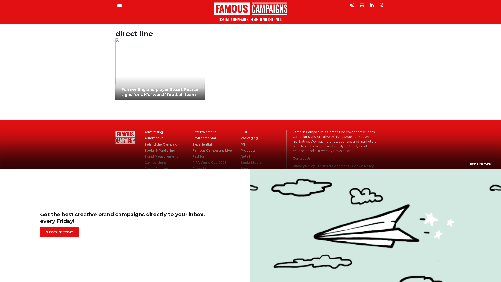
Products (248, 150)
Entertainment (204, 132)
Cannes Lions (155, 162)
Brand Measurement (161, 156)
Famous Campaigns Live (212, 150)
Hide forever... (481, 164)
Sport (245, 169)
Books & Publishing (159, 150)
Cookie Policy (363, 166)
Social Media (251, 162)
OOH (245, 132)
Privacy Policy (304, 166)
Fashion (199, 156)
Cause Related (156, 169)
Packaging (249, 138)
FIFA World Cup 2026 (210, 162)
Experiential (202, 144)
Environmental (204, 138)
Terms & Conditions (333, 166)
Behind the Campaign (161, 144)
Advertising (153, 132)
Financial (200, 169)
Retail (245, 156)
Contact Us (302, 158)
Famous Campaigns (250, 12)
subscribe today (59, 232)
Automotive (154, 138)
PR (243, 144)
